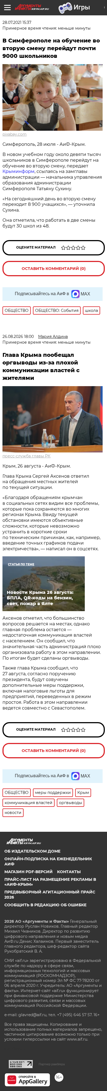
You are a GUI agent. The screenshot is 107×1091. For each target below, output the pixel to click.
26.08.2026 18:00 (18, 336)
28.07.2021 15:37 (16, 22)
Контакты (69, 871)
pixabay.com (14, 134)
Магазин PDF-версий (28, 871)
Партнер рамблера (52, 1064)
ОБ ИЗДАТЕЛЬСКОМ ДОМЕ (32, 851)
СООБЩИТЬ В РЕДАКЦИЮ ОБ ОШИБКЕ (45, 904)
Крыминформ (18, 171)
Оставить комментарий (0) (54, 268)
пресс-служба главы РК (26, 456)
